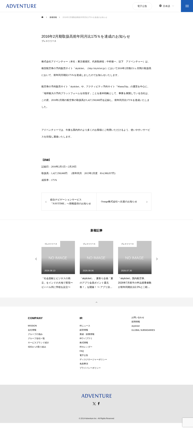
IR (81, 318)
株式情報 (84, 342)
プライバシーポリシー (90, 368)
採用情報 (135, 321)
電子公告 (84, 355)
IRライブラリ (86, 338)
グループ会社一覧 (36, 338)
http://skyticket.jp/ (97, 68)
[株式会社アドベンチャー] (21, 6)
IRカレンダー (86, 347)
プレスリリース (48, 41)
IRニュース (85, 325)
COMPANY (35, 318)
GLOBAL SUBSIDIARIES (143, 330)
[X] (94, 403)
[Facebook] (98, 403)
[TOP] (96, 302)
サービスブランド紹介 (38, 342)
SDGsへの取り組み (37, 347)
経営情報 (84, 330)
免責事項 (84, 363)
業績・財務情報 (87, 334)
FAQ (82, 351)
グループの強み (35, 334)
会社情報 (32, 330)
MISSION (32, 325)
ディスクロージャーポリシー (93, 359)
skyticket (135, 326)
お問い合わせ (137, 317)
